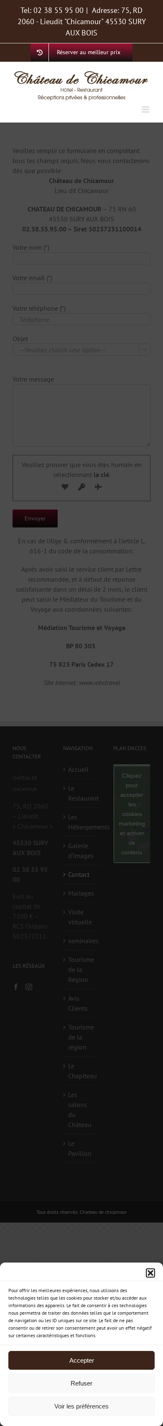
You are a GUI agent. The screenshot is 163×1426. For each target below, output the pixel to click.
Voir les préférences (81, 1406)
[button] (150, 1273)
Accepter (81, 1360)
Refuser (81, 1383)
